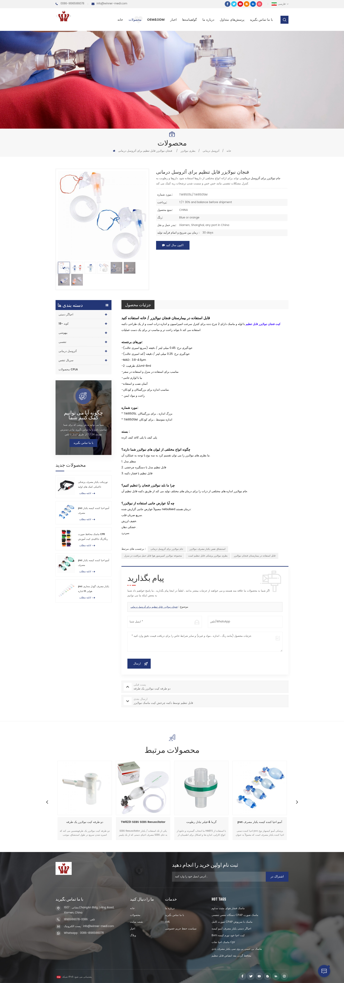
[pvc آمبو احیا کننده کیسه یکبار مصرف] (66, 512)
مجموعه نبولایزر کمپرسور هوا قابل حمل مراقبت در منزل (153, 556)
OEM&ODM (156, 19)
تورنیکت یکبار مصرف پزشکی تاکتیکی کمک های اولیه (93, 484)
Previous (47, 801)
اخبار (173, 19)
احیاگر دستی (66, 314)
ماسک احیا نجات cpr (223, 942)
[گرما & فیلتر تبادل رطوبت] (143, 788)
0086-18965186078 (72, 4)
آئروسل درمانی (211, 151)
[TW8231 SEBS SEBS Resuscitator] (85, 788)
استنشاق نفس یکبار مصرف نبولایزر (207, 549)
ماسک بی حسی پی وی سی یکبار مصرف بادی (237, 949)
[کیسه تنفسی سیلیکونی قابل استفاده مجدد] (260, 788)
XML (167, 922)
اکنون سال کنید (175, 245)
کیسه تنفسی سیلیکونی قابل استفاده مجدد (259, 822)
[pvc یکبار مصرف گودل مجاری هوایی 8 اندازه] (66, 590)
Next (297, 801)
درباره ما (208, 19)
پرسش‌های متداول (232, 19)
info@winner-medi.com (112, 4)
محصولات (135, 19)
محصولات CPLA (68, 369)
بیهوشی (63, 333)
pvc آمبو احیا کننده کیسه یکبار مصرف (93, 510)
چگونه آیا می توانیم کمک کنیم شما (83, 415)
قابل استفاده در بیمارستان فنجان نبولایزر (255, 556)
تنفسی (62, 342)
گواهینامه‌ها (189, 19)
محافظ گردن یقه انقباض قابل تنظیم (231, 956)
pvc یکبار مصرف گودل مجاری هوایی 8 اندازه (93, 589)
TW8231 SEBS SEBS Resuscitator (85, 822)
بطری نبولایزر (188, 151)
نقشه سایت (136, 922)
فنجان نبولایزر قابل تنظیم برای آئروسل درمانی (154, 607)
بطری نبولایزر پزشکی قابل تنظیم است (208, 556)
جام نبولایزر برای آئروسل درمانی (166, 549)
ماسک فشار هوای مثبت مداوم (228, 908)
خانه (120, 19)
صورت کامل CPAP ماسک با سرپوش (232, 922)
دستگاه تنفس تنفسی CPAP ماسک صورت (235, 915)
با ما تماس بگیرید (261, 19)
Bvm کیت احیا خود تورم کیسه (228, 935)
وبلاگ (133, 935)
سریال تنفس (66, 360)
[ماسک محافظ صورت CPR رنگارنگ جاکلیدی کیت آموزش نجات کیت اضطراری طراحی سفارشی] (66, 538)
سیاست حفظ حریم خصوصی (180, 929)
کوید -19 (64, 323)
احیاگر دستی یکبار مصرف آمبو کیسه (231, 929)
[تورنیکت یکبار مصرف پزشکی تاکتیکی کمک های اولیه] (66, 486)
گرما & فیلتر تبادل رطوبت (143, 822)
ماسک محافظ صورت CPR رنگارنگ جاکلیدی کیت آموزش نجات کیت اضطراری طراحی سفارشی (93, 537)
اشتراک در (277, 876)
